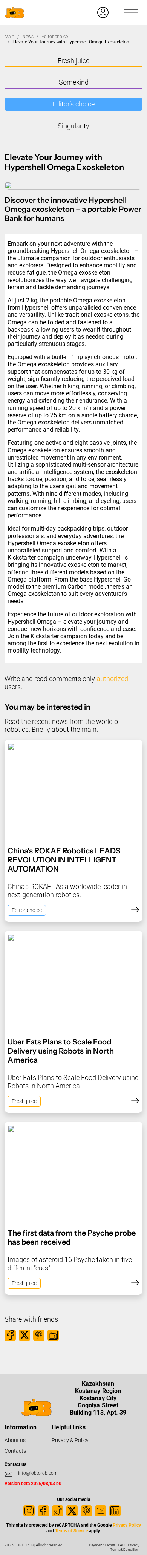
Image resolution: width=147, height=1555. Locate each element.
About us (15, 1440)
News (28, 36)
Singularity (73, 126)
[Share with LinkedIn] (53, 1335)
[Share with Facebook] (10, 1335)
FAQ (121, 1545)
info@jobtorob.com (38, 1473)
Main (9, 36)
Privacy (133, 1545)
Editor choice (54, 36)
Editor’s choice (73, 104)
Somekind (74, 82)
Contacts (15, 1451)
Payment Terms (102, 1545)
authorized (112, 679)
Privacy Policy (127, 1525)
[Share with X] (24, 1335)
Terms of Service (71, 1530)
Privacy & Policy (70, 1440)
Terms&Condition (124, 1549)
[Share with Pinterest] (38, 1335)
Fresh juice (73, 61)
